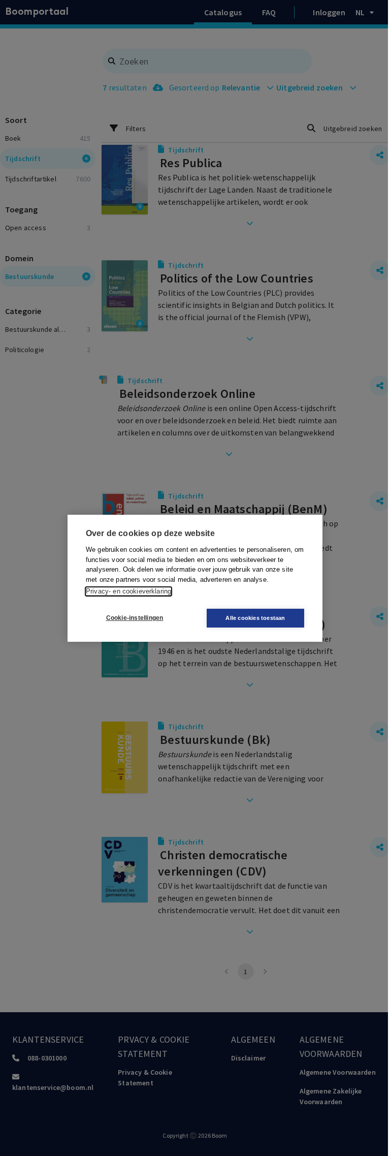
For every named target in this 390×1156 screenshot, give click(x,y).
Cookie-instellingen (135, 617)
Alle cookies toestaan (255, 618)
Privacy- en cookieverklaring (128, 591)
